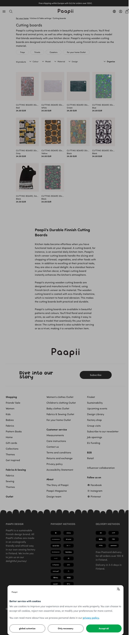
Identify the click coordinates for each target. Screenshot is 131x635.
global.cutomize (27, 628)
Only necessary (65, 628)
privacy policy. (91, 617)
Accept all (104, 628)
